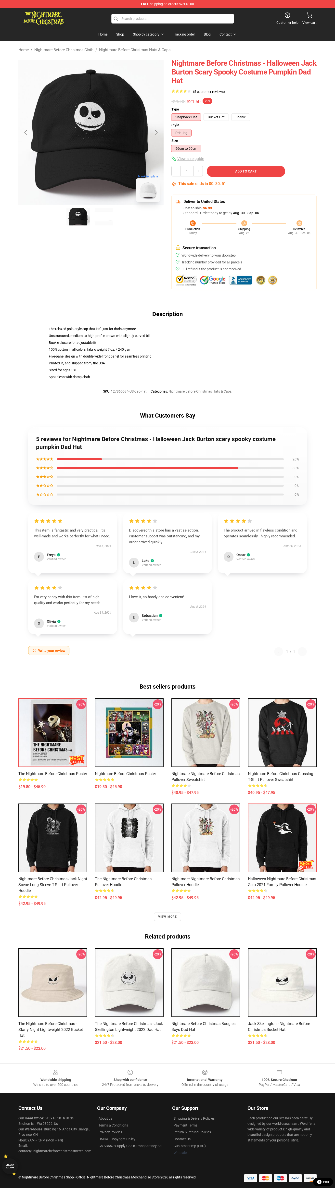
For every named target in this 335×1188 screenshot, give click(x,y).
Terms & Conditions (113, 1125)
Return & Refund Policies (192, 1132)
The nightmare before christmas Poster (52, 773)
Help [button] (326, 1182)
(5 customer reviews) (209, 92)
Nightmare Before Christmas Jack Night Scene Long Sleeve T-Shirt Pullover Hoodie (52, 885)
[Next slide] (156, 132)
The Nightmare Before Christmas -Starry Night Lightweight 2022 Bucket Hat (50, 1029)
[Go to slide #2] (104, 216)
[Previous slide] (26, 132)
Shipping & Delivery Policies (194, 1118)
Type (175, 109)
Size (174, 141)
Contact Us (182, 1139)
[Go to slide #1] (78, 216)
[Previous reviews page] (278, 651)
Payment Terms (185, 1125)
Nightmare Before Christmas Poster (125, 773)
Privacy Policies (110, 1132)
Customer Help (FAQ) (190, 1146)
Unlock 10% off (10, 1166)
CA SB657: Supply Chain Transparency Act (131, 1146)
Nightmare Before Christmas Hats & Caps (134, 50)
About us (105, 1118)
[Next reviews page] (302, 651)
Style (175, 125)
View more (167, 916)
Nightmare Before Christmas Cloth (63, 50)
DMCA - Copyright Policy (117, 1139)
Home (23, 50)
